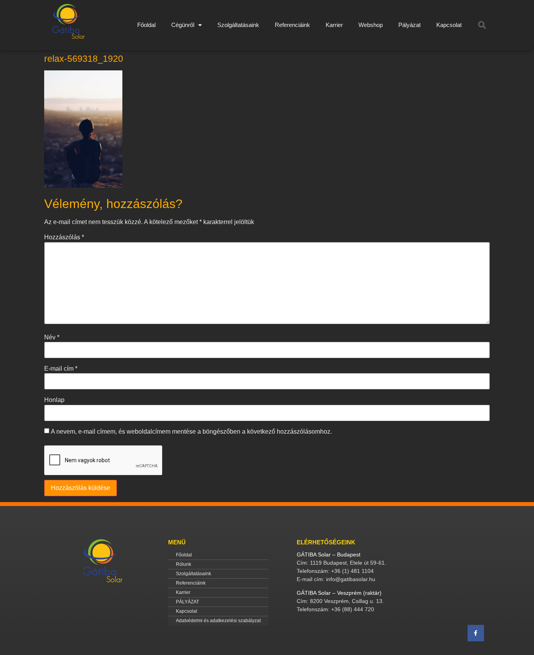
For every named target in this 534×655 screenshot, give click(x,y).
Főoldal (146, 25)
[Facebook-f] (476, 633)
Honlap (54, 400)
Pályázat (409, 25)
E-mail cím (60, 369)
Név (51, 337)
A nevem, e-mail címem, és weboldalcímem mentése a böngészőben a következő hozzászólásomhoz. (191, 432)
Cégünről (182, 25)
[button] (482, 25)
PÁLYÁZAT (187, 602)
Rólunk (183, 564)
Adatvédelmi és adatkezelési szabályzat (218, 620)
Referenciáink (292, 25)
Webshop (370, 25)
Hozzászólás (64, 237)
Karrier (334, 25)
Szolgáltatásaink (238, 25)
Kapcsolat (449, 25)
